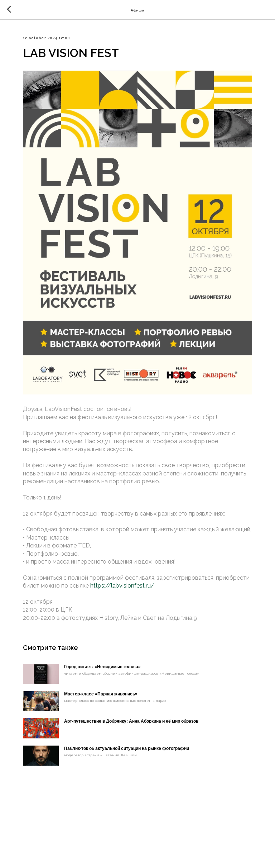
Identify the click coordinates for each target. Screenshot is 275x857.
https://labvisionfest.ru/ (122, 585)
